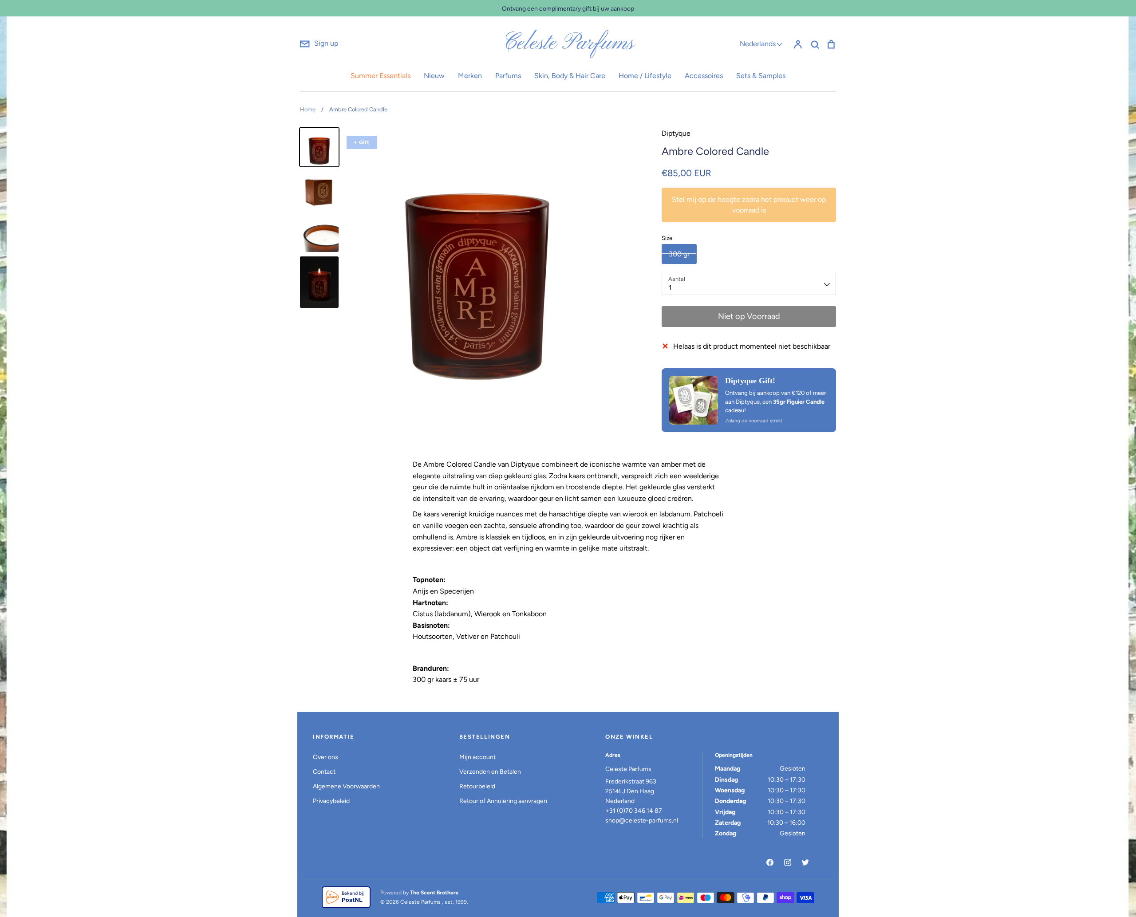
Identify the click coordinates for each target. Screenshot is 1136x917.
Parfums (508, 75)
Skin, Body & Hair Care (569, 75)
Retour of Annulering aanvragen (503, 801)
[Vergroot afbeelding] (693, 400)
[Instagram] (788, 862)
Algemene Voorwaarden (346, 786)
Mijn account (477, 757)
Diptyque (676, 133)
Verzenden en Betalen (490, 771)
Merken (470, 75)
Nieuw (434, 75)
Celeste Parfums (568, 43)
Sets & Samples (760, 75)
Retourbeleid (477, 786)
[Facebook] (770, 862)
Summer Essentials (380, 75)
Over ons (325, 757)
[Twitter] (805, 862)
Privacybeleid (331, 801)
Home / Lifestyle (645, 75)
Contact (324, 771)
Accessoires (704, 75)
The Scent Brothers (434, 892)
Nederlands (758, 43)
